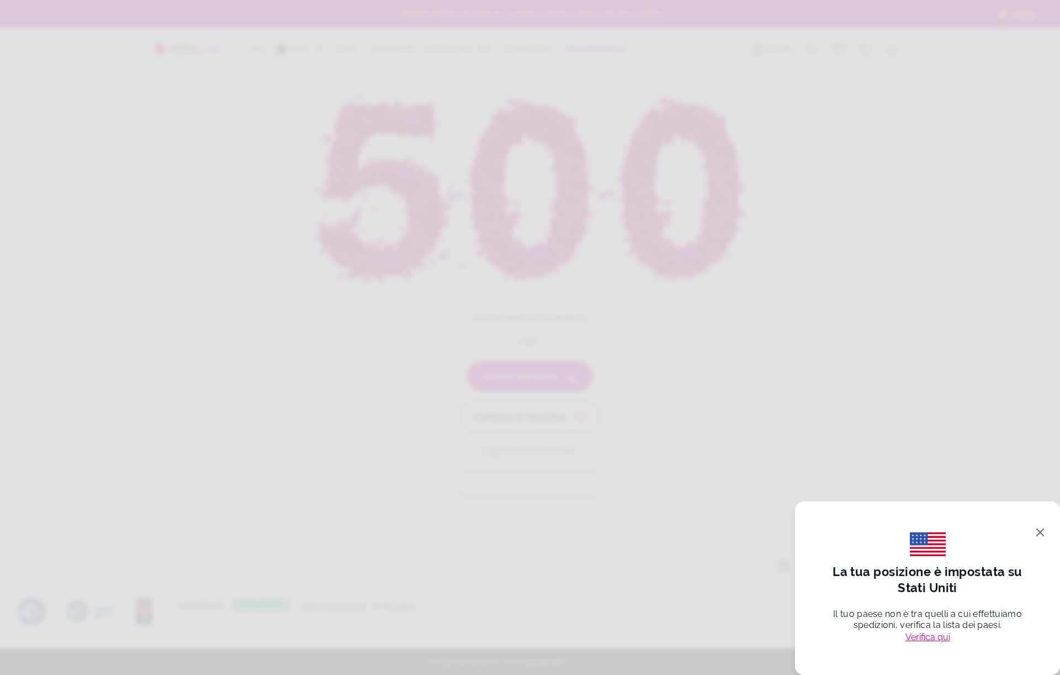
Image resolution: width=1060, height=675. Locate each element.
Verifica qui (927, 637)
